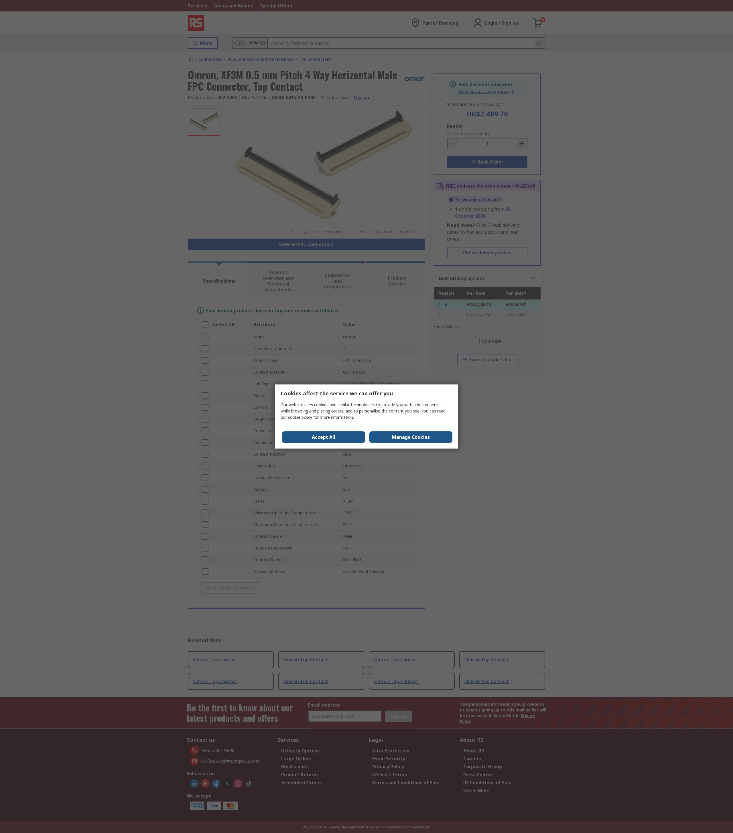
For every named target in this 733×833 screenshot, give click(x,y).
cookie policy (300, 417)
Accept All (323, 437)
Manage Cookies (411, 437)
